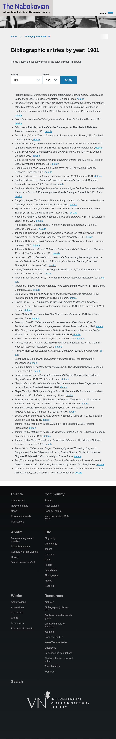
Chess (14, 618)
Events (17, 494)
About (16, 532)
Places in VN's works (22, 628)
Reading (49, 586)
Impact (48, 549)
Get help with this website (24, 551)
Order (46, 74)
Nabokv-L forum (53, 511)
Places (48, 580)
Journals (49, 632)
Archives (49, 602)
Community (54, 494)
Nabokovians (52, 505)
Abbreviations (18, 602)
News (14, 511)
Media (48, 559)
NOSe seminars (19, 505)
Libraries (49, 554)
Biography (50, 538)
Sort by (14, 74)
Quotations (50, 647)
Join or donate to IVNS (23, 562)
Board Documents (20, 546)
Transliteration (52, 666)
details (80, 99)
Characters (17, 612)
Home (14, 36)
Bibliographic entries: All (37, 36)
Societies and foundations (58, 653)
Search (17, 681)
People (48, 565)
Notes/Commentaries (56, 642)
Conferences (18, 500)
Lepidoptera (17, 623)
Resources (54, 596)
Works (16, 596)
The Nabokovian (26, 6)
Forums (49, 500)
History (15, 557)
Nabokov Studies (54, 637)
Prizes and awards (21, 516)
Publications (17, 521)
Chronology (51, 543)
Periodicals (51, 570)
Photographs (51, 575)
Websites (50, 671)
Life (48, 532)
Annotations (17, 607)
